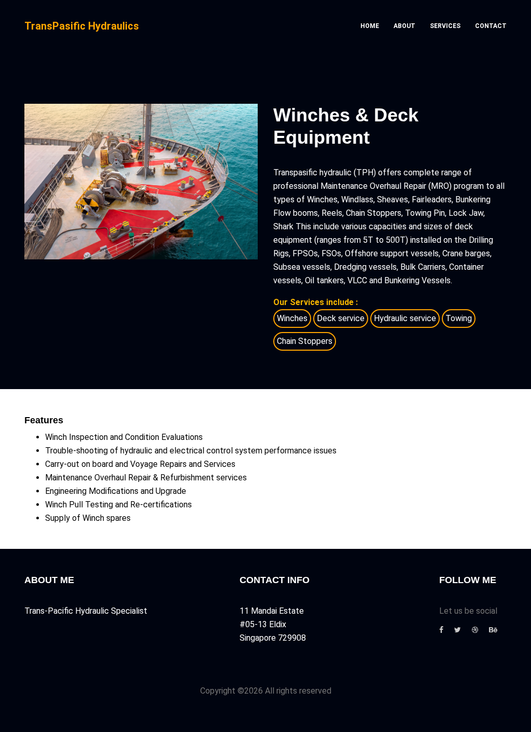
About (404, 26)
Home (369, 26)
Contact (491, 26)
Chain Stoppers (304, 341)
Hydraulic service (405, 318)
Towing (458, 318)
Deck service (341, 318)
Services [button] (445, 26)
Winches (292, 318)
